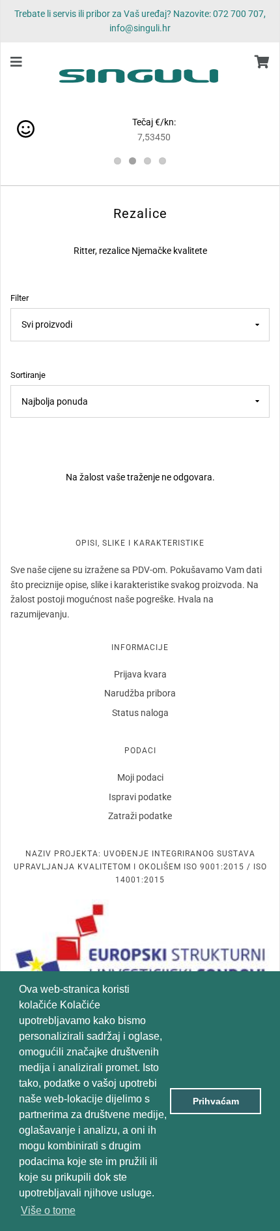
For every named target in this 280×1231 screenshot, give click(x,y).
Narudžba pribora (140, 693)
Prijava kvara (140, 674)
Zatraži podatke (140, 816)
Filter (19, 298)
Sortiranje (28, 375)
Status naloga (140, 713)
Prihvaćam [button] (216, 1101)
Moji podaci (140, 777)
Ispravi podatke (140, 797)
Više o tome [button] (48, 1210)
